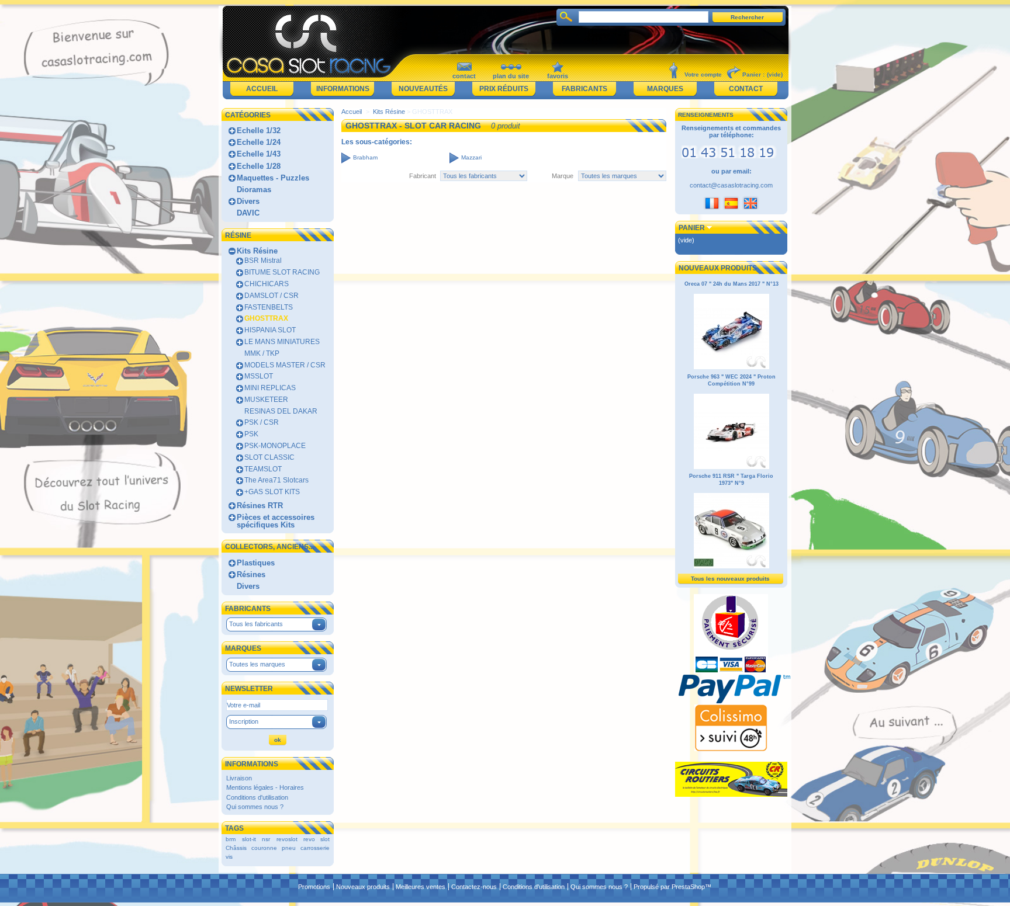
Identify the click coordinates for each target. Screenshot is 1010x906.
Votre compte (703, 74)
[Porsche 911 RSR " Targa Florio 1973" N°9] (731, 567)
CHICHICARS (266, 284)
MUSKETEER (266, 399)
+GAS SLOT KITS (272, 492)
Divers (248, 201)
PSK (251, 434)
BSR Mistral (263, 260)
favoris (557, 75)
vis (229, 856)
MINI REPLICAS (270, 388)
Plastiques (256, 562)
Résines (251, 574)
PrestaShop (688, 886)
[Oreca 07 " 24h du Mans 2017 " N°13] (731, 367)
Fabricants (584, 89)
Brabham (365, 157)
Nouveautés (423, 89)
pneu (289, 848)
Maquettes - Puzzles (273, 177)
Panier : (753, 74)
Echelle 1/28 (259, 166)
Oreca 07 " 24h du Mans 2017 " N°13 (731, 284)
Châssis (236, 848)
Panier (692, 228)
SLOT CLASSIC (269, 457)
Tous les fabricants (256, 623)
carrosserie (315, 848)
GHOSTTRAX (266, 318)
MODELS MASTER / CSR (285, 365)
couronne (264, 848)
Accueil (262, 89)
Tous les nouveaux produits (730, 578)
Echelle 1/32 (259, 130)
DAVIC (248, 213)
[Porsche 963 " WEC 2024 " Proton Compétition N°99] (731, 467)
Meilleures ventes (420, 886)
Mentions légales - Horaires (265, 787)
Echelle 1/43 (259, 154)
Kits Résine (257, 251)
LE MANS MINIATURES (282, 342)
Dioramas (254, 189)
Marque (562, 175)
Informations (342, 89)
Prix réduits (503, 89)
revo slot (316, 839)
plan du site (511, 75)
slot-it (249, 839)
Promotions (314, 886)
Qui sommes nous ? (254, 806)
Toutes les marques (257, 664)
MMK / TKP (261, 353)
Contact (746, 89)
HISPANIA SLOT (270, 330)
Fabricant (422, 175)
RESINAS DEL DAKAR (280, 411)
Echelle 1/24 (259, 142)
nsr (266, 839)
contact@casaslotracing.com (731, 185)
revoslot (287, 839)
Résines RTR (260, 505)
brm (231, 839)
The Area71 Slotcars (276, 480)
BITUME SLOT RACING (282, 272)
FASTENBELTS (268, 307)
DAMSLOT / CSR (271, 295)
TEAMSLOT (263, 469)
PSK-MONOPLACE (275, 446)
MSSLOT (258, 376)
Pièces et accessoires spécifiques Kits (275, 521)
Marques (665, 89)
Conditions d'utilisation (257, 797)
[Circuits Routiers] (731, 794)
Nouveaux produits (718, 268)
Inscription (243, 721)
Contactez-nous (474, 886)
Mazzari (471, 157)
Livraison (239, 778)
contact (464, 75)
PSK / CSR (261, 422)
